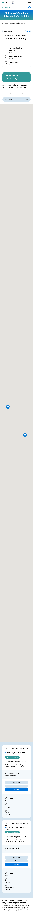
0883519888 (16, 782)
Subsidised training (12, 79)
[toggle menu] (29, 2)
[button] (8, 407)
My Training (6, 7)
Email (16, 786)
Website (16, 789)
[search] (25, 2)
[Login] (29, 7)
